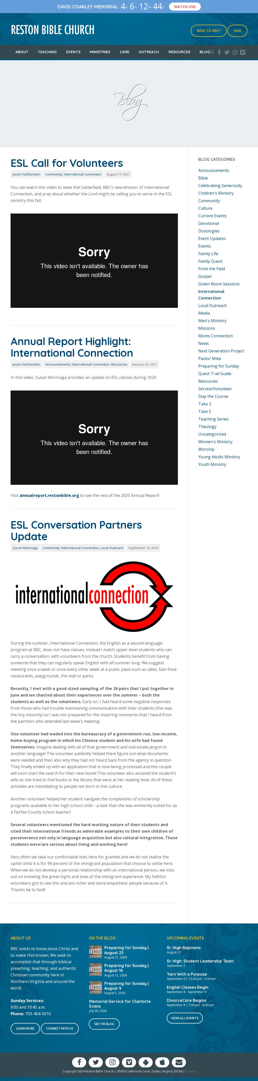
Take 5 (204, 411)
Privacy (190, 1071)
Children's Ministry (216, 193)
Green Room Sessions (219, 284)
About (21, 51)
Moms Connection (215, 336)
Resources (179, 51)
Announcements (57, 364)
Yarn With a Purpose (187, 974)
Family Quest (210, 261)
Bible (203, 178)
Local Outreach (112, 548)
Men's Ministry (212, 320)
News (203, 343)
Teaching (47, 51)
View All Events (185, 1018)
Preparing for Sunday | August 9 (126, 986)
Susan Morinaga (25, 548)
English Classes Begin (187, 987)
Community (53, 174)
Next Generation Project (221, 351)
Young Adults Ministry (219, 457)
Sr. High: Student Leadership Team (200, 961)
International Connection (83, 174)
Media (204, 313)
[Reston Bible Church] (53, 29)
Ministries (100, 51)
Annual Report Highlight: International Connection (72, 347)
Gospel (204, 276)
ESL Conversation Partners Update (76, 530)
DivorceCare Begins (186, 1000)
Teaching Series (213, 419)
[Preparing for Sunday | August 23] (95, 951)
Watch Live (185, 6)
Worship (206, 449)
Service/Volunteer (215, 389)
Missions (206, 328)
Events (73, 51)
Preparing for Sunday (218, 366)
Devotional (208, 223)
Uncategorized (212, 434)
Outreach (149, 51)
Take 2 (204, 404)
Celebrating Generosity (220, 185)
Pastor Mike (209, 358)
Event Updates (212, 238)
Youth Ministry (212, 464)
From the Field (211, 269)
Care (124, 51)
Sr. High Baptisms (184, 947)
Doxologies (209, 231)
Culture (205, 208)
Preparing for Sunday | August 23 (126, 950)
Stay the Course (213, 396)
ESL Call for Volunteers (67, 163)
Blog (205, 51)
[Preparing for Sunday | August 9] (95, 986)
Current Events (212, 216)
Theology (207, 426)
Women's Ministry (215, 441)
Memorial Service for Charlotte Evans (120, 1004)
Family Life (208, 253)
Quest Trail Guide (214, 373)
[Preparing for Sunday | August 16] (95, 969)
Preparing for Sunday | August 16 (126, 968)
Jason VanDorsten (26, 174)
